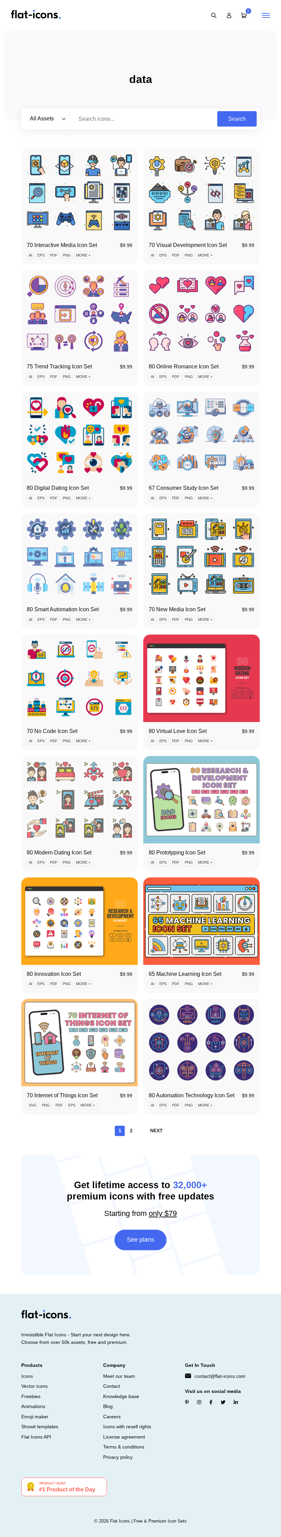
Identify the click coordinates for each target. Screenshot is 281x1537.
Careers (112, 1416)
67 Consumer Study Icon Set (183, 488)
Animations (33, 1406)
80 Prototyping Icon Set (177, 852)
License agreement (124, 1437)
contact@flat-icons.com (220, 1376)
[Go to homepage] (36, 15)
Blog (108, 1406)
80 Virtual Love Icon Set (178, 731)
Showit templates (39, 1426)
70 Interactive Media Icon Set (62, 245)
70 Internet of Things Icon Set (62, 1095)
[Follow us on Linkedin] (236, 1402)
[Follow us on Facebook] (210, 1402)
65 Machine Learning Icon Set (185, 974)
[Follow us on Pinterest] (187, 1402)
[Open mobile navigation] (266, 15)
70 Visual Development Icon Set (188, 245)
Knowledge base (121, 1396)
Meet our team (119, 1376)
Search (237, 119)
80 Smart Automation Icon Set (63, 609)
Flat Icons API (36, 1437)
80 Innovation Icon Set (54, 974)
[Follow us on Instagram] (199, 1402)
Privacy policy (118, 1457)
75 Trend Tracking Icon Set (59, 366)
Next (156, 1130)
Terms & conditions (123, 1447)
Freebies (30, 1396)
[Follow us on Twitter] (223, 1402)
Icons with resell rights (127, 1426)
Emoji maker (34, 1416)
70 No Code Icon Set (52, 731)
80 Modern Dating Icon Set (59, 852)
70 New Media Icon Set (177, 609)
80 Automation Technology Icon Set (191, 1095)
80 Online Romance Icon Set (184, 366)
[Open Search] (214, 15)
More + (83, 255)
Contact (111, 1386)
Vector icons (34, 1386)
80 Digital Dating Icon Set (58, 488)
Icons (27, 1376)
